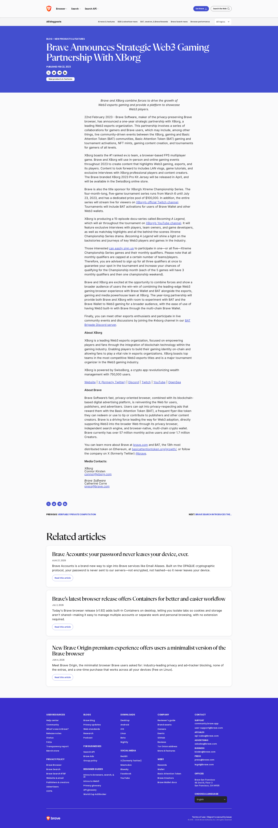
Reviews (162, 742)
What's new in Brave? (57, 729)
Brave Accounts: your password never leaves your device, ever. (120, 554)
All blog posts (53, 21)
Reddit (124, 756)
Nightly (124, 742)
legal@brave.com (204, 764)
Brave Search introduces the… (213, 514)
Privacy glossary (92, 785)
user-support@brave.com (209, 727)
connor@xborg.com (98, 474)
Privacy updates (92, 724)
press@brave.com (97, 486)
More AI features (166, 750)
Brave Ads (88, 756)
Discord (133, 382)
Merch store (52, 750)
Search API (91, 8)
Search (75, 8)
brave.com (140, 445)
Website (90, 382)
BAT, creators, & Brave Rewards (154, 21)
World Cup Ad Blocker (94, 794)
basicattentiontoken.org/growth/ (154, 449)
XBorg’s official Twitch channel (157, 202)
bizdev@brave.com (205, 751)
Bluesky (124, 769)
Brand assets (165, 724)
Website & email (55, 778)
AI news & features (106, 21)
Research (88, 733)
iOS (122, 729)
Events (161, 733)
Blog (49, 39)
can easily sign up (121, 248)
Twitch (146, 382)
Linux (123, 733)
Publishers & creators (57, 782)
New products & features (70, 39)
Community (52, 724)
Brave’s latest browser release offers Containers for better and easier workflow (138, 599)
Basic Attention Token (169, 773)
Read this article (63, 577)
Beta (123, 737)
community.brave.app (206, 723)
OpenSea (174, 382)
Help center (52, 720)
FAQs (49, 742)
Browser (60, 8)
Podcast (88, 737)
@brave (141, 453)
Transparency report (57, 746)
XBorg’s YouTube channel (163, 223)
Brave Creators (166, 778)
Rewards (162, 765)
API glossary (89, 789)
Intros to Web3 (91, 781)
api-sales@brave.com (207, 735)
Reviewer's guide (166, 720)
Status (50, 737)
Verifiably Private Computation (77, 514)
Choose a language (206, 793)
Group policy (90, 760)
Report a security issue (219, 817)
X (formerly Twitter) (112, 382)
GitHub (161, 737)
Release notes (53, 733)
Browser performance (200, 21)
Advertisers (52, 786)
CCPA (49, 791)
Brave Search (53, 769)
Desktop (125, 720)
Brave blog (89, 720)
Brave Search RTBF (56, 773)
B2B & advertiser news (128, 21)
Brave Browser (54, 765)
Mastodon (126, 765)
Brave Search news (179, 21)
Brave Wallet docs (167, 782)
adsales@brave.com (209, 743)
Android (124, 724)
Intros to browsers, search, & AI (98, 775)
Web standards (91, 729)
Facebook (125, 773)
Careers (162, 729)
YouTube (159, 382)
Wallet (161, 769)
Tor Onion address (167, 746)
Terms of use (199, 817)
